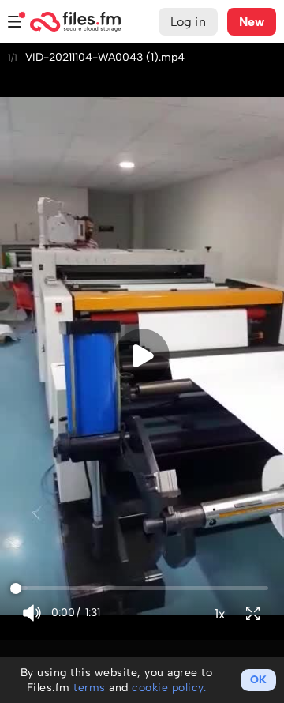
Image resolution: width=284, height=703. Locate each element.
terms (89, 687)
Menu (15, 21)
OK (258, 679)
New (251, 21)
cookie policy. (169, 687)
